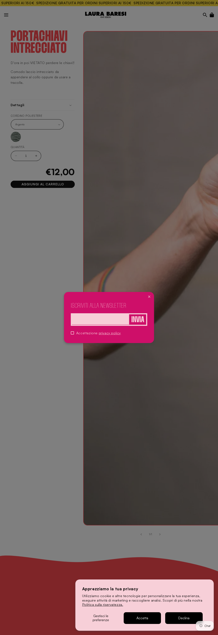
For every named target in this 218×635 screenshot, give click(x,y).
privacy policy (110, 333)
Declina (183, 618)
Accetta (142, 618)
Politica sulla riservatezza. (102, 604)
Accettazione (98, 333)
